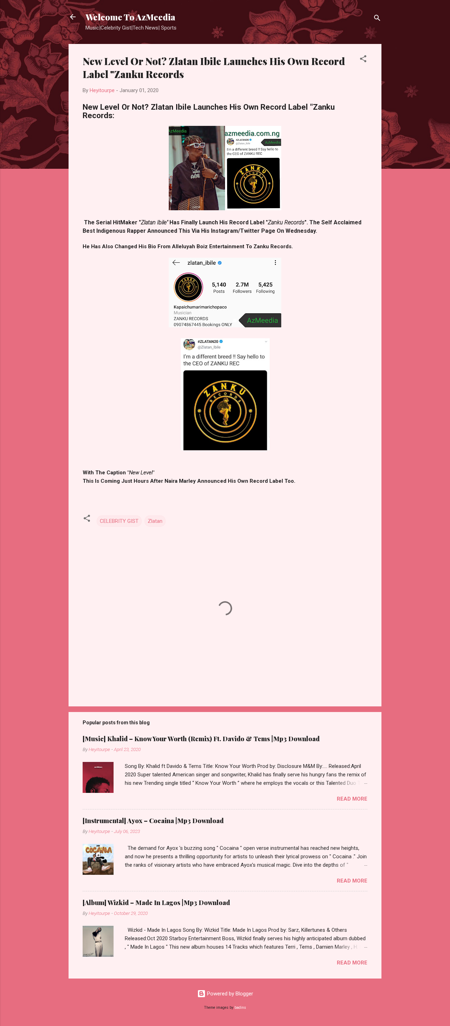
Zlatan (155, 521)
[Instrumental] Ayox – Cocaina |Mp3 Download (153, 820)
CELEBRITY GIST (119, 521)
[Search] (377, 19)
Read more (352, 799)
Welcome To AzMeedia (130, 17)
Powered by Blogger (229, 993)
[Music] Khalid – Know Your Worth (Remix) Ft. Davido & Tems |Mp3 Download (201, 739)
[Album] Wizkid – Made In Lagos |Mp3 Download (156, 902)
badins (240, 1007)
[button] (363, 59)
